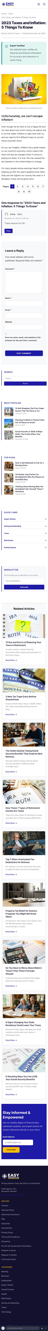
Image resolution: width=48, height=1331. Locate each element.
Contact (4, 1205)
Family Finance (10, 547)
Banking (4, 1271)
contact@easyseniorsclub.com (13, 1195)
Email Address (9, 1137)
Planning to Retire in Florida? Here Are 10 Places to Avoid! (29, 421)
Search (25, 383)
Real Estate (8, 540)
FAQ (3, 1219)
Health (4, 1294)
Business (5, 1276)
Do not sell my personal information (16, 1246)
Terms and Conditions (10, 1237)
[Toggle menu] (38, 4)
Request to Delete (9, 1255)
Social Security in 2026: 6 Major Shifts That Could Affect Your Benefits (29, 434)
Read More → (11, 660)
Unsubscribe (6, 1228)
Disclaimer (5, 1241)
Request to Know (8, 1250)
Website (8, 322)
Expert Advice (10, 519)
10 (29, 191)
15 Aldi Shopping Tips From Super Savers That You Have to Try (29, 409)
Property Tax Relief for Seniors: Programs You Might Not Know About (21, 914)
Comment (10, 269)
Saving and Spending (12, 526)
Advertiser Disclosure (10, 1214)
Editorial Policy (7, 1210)
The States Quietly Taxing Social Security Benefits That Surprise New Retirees (24, 754)
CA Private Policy (8, 1259)
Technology (6, 1312)
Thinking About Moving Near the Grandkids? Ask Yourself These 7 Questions (29, 489)
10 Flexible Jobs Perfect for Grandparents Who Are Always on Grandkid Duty (29, 477)
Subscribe (24, 587)
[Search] (44, 4)
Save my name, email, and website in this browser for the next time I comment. (23, 339)
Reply (8, 231)
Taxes (10, 14)
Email (8, 310)
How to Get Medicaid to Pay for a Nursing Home (29, 464)
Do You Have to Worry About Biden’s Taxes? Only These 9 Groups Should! (24, 971)
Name (8, 298)
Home (3, 14)
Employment (6, 1280)
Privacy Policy (7, 1232)
